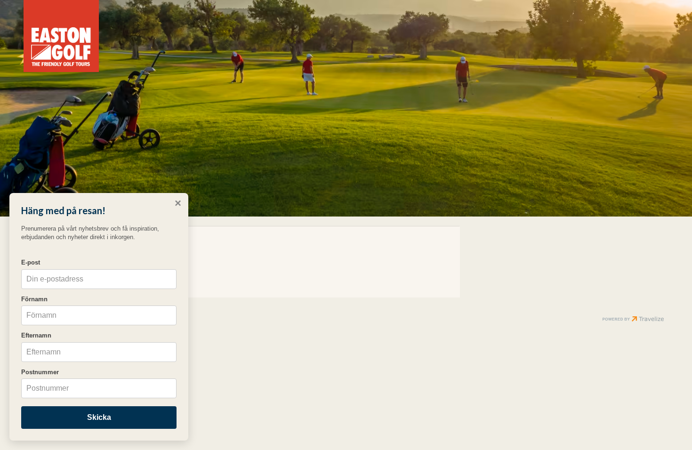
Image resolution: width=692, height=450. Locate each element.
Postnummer (40, 372)
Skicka (99, 417)
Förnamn (34, 299)
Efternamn (36, 335)
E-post (30, 262)
